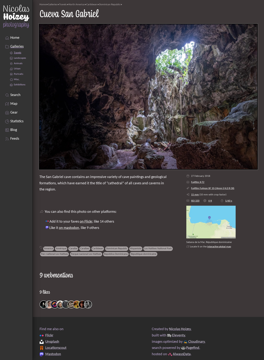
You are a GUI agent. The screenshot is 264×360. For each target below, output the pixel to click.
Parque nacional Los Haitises (86, 254)
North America (76, 4)
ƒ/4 (210, 201)
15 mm (195, 194)
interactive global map (219, 246)
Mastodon (53, 354)
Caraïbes (84, 248)
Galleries (52, 4)
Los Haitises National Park (158, 248)
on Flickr (86, 222)
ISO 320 (195, 201)
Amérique (61, 248)
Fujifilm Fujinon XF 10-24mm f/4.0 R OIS (212, 188)
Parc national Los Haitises (54, 254)
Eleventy (178, 335)
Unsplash (52, 342)
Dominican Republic (109, 4)
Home (42, 4)
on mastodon (69, 228)
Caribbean (91, 4)
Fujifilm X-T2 (197, 182)
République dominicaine (143, 254)
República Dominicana (116, 254)
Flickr (49, 335)
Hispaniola (135, 248)
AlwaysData (181, 354)
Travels (63, 4)
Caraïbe (73, 248)
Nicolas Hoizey (180, 329)
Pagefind (192, 348)
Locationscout (55, 348)
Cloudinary (196, 342)
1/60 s (228, 201)
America (48, 248)
